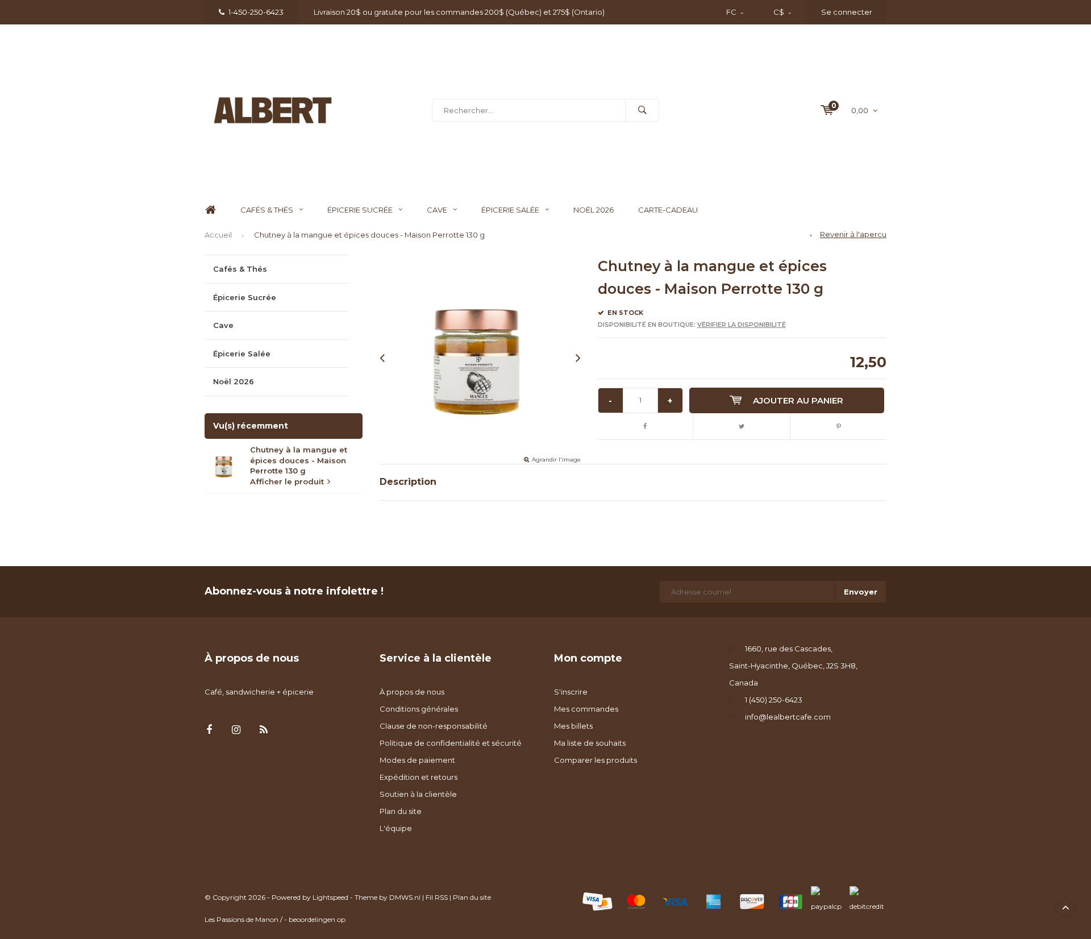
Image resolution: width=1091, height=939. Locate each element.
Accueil (218, 234)
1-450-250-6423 (256, 11)
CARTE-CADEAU (668, 209)
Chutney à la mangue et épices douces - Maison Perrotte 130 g (369, 234)
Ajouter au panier (798, 400)
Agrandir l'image (556, 459)
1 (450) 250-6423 (773, 699)
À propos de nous (412, 691)
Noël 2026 (593, 209)
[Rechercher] (642, 110)
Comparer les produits (595, 760)
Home (210, 210)
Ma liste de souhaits (590, 742)
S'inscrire (571, 691)
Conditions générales (419, 708)
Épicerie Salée (510, 209)
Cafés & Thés (266, 209)
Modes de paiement (417, 760)
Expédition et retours (418, 777)
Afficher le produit (287, 481)
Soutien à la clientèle (418, 794)
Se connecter (846, 11)
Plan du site (401, 811)
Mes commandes (586, 708)
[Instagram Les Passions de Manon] (236, 730)
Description (408, 481)
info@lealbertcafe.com (788, 716)
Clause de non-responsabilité (434, 725)
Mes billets (573, 725)
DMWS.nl (404, 897)
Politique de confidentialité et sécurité (451, 742)
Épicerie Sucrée (360, 209)
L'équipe (396, 828)
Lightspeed (330, 897)
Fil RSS (437, 897)
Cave (437, 209)
